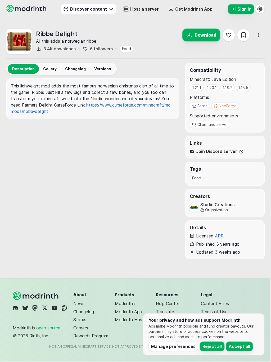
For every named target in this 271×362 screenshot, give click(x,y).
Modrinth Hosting (132, 319)
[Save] (243, 35)
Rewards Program (90, 335)
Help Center (167, 303)
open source (48, 327)
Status (79, 319)
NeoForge (228, 106)
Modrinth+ (125, 303)
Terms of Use (214, 311)
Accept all (239, 346)
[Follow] (228, 35)
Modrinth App (128, 311)
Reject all (212, 346)
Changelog (83, 311)
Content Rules (215, 303)
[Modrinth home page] (27, 10)
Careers (80, 327)
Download (205, 35)
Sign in (244, 9)
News (78, 303)
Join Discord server (216, 151)
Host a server (144, 9)
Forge (202, 106)
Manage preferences (173, 346)
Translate (165, 311)
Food (126, 48)
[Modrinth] (36, 296)
